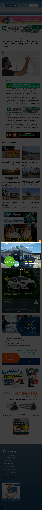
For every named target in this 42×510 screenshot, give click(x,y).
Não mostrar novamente (21, 269)
